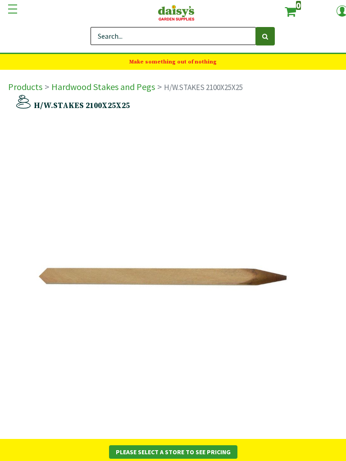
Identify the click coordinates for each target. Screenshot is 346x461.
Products (25, 86)
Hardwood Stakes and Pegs (103, 86)
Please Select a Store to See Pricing (173, 452)
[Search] (265, 36)
